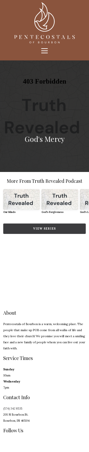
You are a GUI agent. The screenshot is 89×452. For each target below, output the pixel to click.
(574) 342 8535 (12, 408)
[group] (21, 203)
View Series (44, 228)
